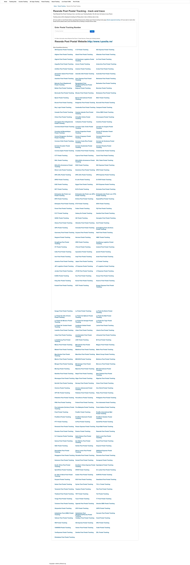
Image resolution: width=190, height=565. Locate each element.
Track (92, 31)
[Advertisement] (84, 299)
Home (55, 6)
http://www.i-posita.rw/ (100, 41)
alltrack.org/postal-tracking (113, 20)
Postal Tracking (62, 6)
